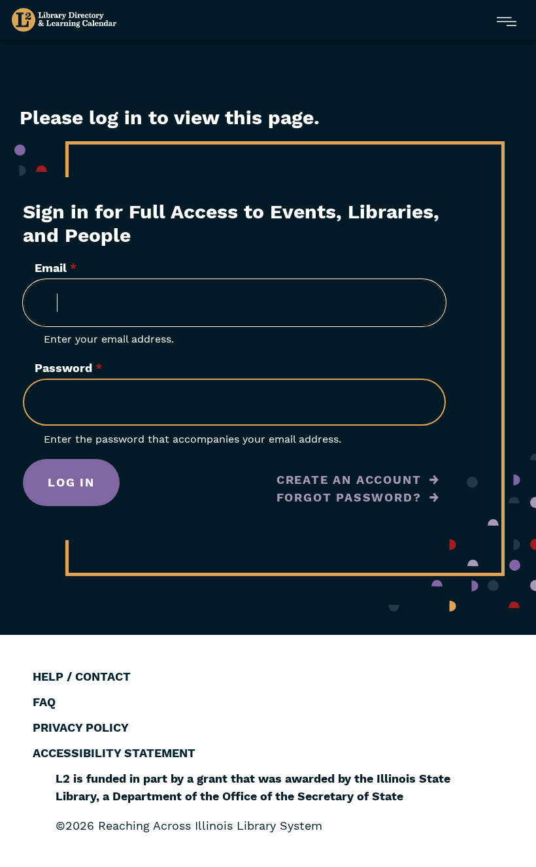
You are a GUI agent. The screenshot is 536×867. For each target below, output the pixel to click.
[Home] (64, 20)
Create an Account (349, 479)
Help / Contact (82, 676)
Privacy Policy (81, 727)
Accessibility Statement (114, 753)
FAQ (44, 702)
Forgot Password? (349, 497)
